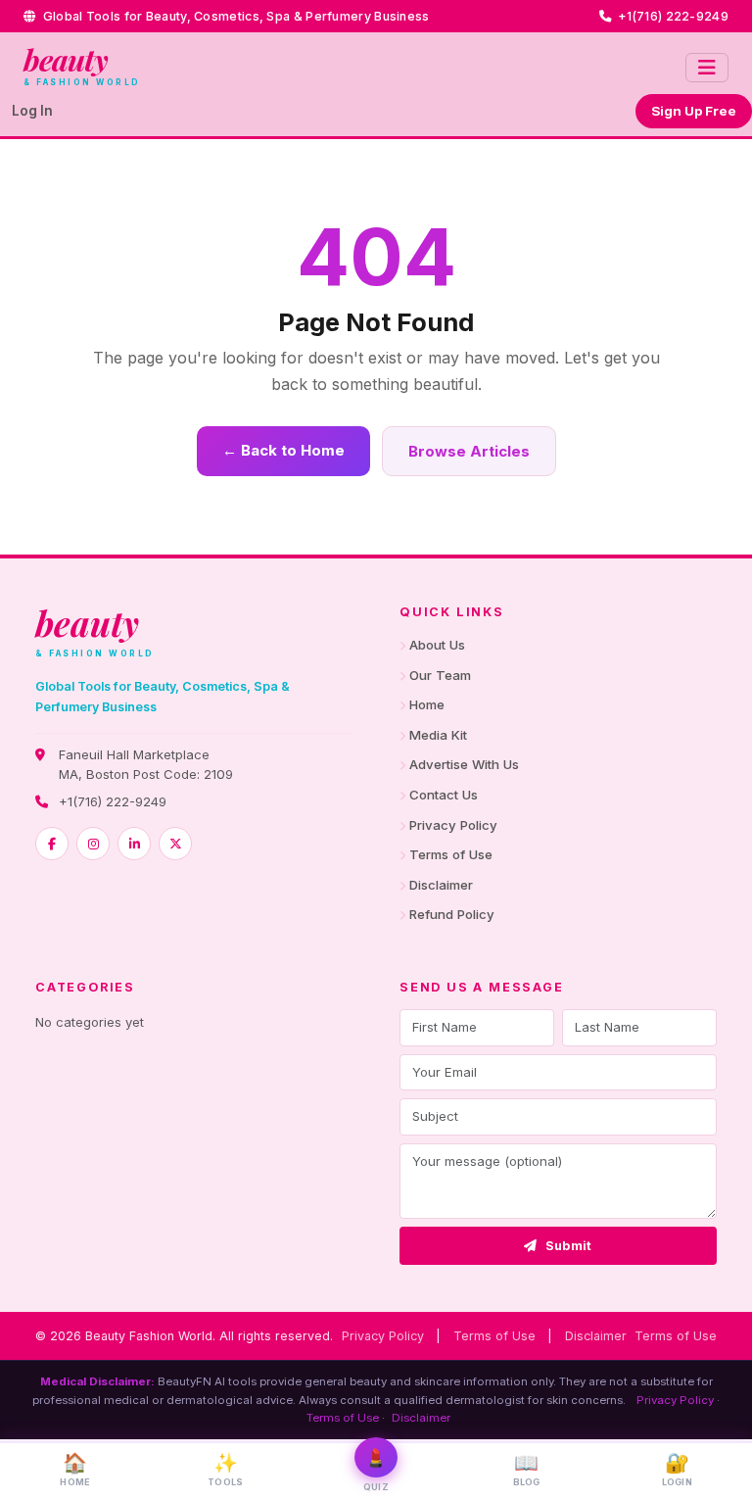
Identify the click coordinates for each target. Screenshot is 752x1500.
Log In (32, 111)
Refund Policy (451, 914)
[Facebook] (52, 843)
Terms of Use (451, 854)
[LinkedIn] (134, 843)
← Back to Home (283, 450)
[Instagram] (93, 843)
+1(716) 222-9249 (112, 801)
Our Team (440, 675)
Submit (568, 1245)
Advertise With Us (464, 764)
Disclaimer (441, 885)
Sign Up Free (693, 111)
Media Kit (438, 735)
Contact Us (443, 794)
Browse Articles (469, 451)
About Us (437, 645)
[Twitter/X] (175, 843)
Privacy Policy (453, 825)
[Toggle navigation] (706, 67)
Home (427, 704)
